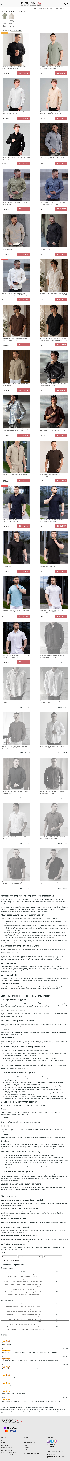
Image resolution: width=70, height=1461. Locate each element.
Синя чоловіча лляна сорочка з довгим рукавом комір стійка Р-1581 (52, 203)
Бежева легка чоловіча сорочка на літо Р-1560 (14, 701)
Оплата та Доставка (6, 1447)
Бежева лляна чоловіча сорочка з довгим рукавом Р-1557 (15, 384)
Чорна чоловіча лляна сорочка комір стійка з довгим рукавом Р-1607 (14, 67)
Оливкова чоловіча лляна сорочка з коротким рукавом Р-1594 (51, 67)
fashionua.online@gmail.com (55, 1451)
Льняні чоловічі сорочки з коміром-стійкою (30, 1257)
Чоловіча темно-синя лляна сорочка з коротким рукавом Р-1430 (52, 520)
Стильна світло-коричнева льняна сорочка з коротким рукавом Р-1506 (53, 837)
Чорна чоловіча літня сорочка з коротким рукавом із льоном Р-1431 (53, 565)
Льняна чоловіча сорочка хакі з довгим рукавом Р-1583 (14, 203)
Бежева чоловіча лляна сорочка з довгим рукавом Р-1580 (15, 248)
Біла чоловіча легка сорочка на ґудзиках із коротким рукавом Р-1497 (15, 656)
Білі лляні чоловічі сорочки (9, 1257)
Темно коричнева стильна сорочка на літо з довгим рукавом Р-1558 (53, 656)
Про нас (3, 1442)
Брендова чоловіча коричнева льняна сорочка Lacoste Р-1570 (14, 339)
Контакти (4, 1449)
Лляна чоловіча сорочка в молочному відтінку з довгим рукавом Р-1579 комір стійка (14, 294)
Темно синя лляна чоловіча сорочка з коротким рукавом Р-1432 (14, 520)
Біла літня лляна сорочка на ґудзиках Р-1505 (14, 837)
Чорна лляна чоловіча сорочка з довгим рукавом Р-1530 (15, 792)
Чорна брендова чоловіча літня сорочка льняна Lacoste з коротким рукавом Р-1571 (53, 339)
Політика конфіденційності (8, 1454)
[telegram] (52, 1442)
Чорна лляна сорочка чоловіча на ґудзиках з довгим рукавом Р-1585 (16, 158)
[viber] (48, 1442)
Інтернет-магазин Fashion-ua (41, 8)
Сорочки (62, 8)
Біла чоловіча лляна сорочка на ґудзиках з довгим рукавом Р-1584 (15, 113)
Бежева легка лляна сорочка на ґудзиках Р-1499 (15, 475)
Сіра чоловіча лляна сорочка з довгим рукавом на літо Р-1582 (52, 158)
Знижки (26, 1447)
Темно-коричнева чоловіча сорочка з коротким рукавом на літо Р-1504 (14, 883)
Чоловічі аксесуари (29, 1442)
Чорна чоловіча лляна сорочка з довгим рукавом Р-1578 (53, 248)
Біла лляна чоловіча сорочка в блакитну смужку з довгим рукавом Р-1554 (15, 430)
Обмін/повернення (6, 1450)
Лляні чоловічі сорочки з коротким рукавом (4, 23)
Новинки (26, 1445)
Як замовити (4, 1445)
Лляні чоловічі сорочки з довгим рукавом (11, 23)
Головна (3, 1441)
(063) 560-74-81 (51, 1448)
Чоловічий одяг (54, 8)
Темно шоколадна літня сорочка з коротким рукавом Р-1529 (50, 475)
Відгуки (26, 1449)
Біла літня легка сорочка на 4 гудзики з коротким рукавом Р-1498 (52, 611)
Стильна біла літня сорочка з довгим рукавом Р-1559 (51, 701)
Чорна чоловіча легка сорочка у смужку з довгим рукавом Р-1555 (53, 384)
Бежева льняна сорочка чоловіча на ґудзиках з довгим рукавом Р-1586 (51, 113)
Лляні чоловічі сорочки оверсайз (53, 1257)
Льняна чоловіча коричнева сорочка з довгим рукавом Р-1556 (14, 747)
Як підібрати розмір (6, 1444)
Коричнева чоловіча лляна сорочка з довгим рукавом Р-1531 (52, 792)
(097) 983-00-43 (51, 1446)
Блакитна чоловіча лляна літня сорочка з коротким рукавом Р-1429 (15, 611)
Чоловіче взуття (28, 1444)
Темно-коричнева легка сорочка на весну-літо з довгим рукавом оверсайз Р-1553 (53, 430)
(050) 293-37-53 (51, 1445)
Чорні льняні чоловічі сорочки (10, 1260)
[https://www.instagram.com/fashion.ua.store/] (55, 1442)
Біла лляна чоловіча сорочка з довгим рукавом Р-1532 (52, 747)
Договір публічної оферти (8, 1452)
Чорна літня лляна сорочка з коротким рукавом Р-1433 (14, 565)
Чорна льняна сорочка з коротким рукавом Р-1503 (53, 883)
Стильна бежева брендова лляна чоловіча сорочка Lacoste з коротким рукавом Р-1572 (53, 294)
